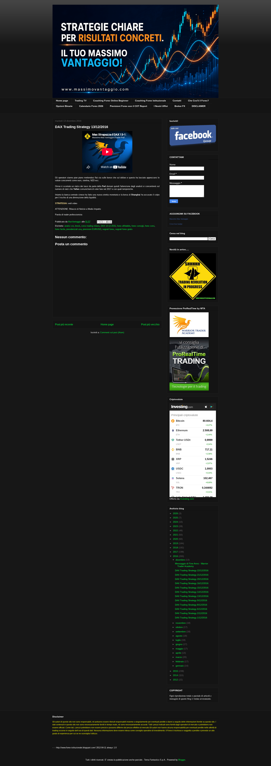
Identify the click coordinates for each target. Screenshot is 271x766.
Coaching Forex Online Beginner (110, 100)
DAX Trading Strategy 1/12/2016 (191, 617)
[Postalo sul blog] (101, 221)
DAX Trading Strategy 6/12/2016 (191, 609)
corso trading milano (90, 226)
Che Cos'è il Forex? (198, 100)
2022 (176, 530)
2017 (176, 552)
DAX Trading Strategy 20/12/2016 (191, 579)
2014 (176, 675)
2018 (176, 547)
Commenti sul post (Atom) (112, 332)
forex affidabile (123, 226)
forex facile (60, 229)
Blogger (181, 760)
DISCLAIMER (198, 106)
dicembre (181, 560)
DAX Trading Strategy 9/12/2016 (191, 600)
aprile (179, 653)
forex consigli (138, 226)
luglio (178, 640)
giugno (179, 644)
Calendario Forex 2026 (91, 106)
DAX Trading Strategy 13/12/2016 (191, 596)
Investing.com (187, 499)
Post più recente (64, 324)
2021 (176, 534)
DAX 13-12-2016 (108, 226)
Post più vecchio (150, 324)
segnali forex (108, 229)
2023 (176, 526)
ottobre (179, 627)
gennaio (180, 665)
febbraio (180, 661)
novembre (181, 623)
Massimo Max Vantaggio (179, 219)
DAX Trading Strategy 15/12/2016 (191, 587)
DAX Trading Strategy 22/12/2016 (191, 570)
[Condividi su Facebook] (107, 221)
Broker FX (180, 106)
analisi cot (69, 226)
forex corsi (149, 226)
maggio (180, 648)
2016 (176, 556)
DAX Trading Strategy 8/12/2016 (191, 604)
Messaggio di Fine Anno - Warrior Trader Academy (191, 564)
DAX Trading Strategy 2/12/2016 (191, 613)
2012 (176, 679)
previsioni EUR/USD (92, 229)
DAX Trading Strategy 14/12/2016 (191, 592)
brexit (77, 226)
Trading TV (80, 100)
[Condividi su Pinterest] (110, 221)
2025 (176, 517)
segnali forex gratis (124, 229)
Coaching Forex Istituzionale (150, 100)
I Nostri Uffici (161, 106)
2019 (176, 543)
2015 (176, 671)
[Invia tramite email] (98, 221)
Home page (62, 100)
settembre (181, 631)
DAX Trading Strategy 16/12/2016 (191, 583)
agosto (179, 636)
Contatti (177, 100)
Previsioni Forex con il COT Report (128, 106)
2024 (176, 522)
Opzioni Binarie (64, 106)
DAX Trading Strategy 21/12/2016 (191, 575)
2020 (176, 539)
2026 (176, 513)
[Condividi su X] (104, 221)
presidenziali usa (74, 229)
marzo (179, 657)
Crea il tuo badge (176, 224)
